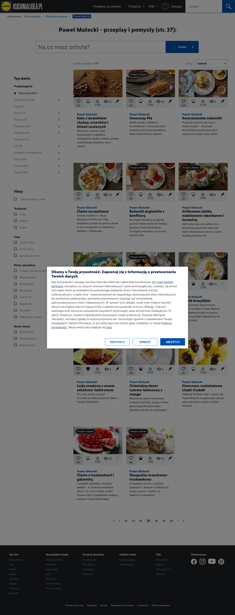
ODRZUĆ (145, 342)
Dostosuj (117, 342)
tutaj (109, 327)
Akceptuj (173, 342)
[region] (117, 307)
